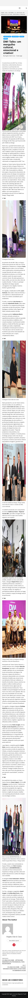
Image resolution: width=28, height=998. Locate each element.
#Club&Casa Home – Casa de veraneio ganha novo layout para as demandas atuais (14, 968)
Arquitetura (7, 36)
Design (21, 36)
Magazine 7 (20, 994)
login (13, 983)
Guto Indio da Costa (13, 952)
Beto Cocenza (8, 950)
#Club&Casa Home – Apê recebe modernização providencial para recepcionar (13, 961)
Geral (5, 38)
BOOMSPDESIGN (15, 950)
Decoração (15, 36)
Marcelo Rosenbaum (11, 953)
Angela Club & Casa (10, 56)
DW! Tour (21, 950)
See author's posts (14, 940)
